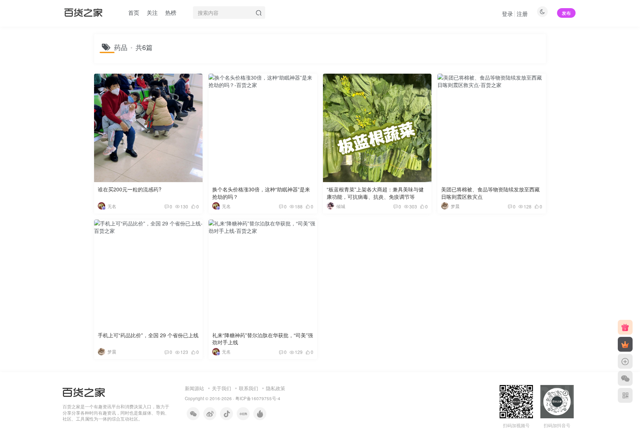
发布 (566, 13)
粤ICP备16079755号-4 (257, 398)
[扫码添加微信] (625, 378)
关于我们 (221, 388)
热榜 (170, 12)
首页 (133, 12)
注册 (522, 13)
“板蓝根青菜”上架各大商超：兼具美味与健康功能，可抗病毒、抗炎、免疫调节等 (375, 192)
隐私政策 (275, 388)
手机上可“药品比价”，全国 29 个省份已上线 (148, 335)
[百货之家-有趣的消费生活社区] (84, 391)
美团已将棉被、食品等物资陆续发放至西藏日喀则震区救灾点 (490, 192)
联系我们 (248, 388)
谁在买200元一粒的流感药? (129, 189)
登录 (507, 13)
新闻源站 (194, 388)
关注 (152, 12)
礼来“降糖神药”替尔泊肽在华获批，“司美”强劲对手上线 (262, 338)
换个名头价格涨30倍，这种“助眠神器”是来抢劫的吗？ (261, 192)
